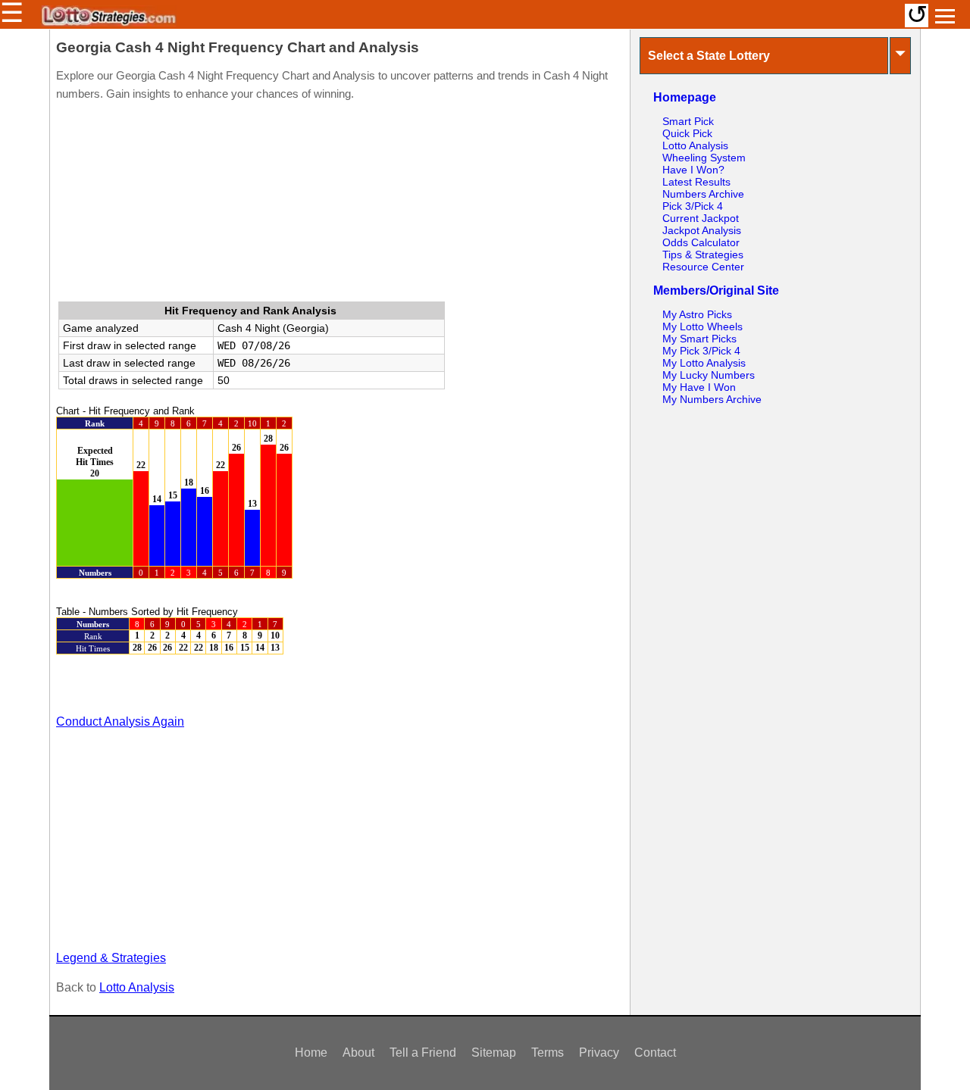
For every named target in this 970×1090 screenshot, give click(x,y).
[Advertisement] (339, 204)
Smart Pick (688, 121)
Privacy (599, 1052)
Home (311, 1052)
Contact (655, 1052)
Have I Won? (693, 170)
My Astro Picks (697, 314)
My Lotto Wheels (702, 326)
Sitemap (493, 1052)
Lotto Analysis (136, 987)
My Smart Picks (699, 339)
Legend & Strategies (111, 957)
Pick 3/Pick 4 (692, 206)
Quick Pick (687, 133)
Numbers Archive (703, 194)
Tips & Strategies (702, 254)
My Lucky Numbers (708, 375)
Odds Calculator (701, 242)
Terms (547, 1052)
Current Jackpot (700, 218)
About (358, 1052)
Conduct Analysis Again (120, 721)
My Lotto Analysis (704, 363)
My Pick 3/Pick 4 (701, 351)
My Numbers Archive (712, 399)
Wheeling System (704, 157)
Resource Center (703, 267)
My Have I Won (699, 387)
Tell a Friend (423, 1052)
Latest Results (696, 182)
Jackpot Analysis (701, 230)
